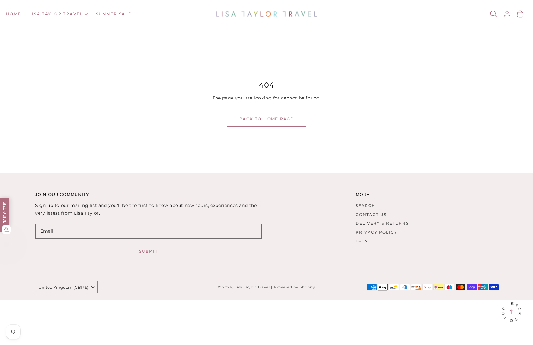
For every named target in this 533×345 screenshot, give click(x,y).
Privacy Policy (376, 232)
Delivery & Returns (382, 223)
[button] (58, 14)
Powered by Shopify (294, 287)
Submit (148, 251)
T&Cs (362, 241)
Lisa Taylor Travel (252, 287)
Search (365, 205)
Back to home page (266, 118)
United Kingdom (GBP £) (63, 287)
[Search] (494, 14)
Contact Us (371, 214)
